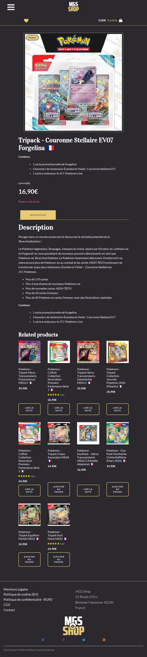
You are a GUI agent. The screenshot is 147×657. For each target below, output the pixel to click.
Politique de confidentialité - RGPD (28, 599)
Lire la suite (29, 409)
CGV (7, 605)
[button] (26, 20)
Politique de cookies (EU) (21, 594)
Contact (9, 610)
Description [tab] (38, 215)
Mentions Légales (16, 589)
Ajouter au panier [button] (58, 489)
